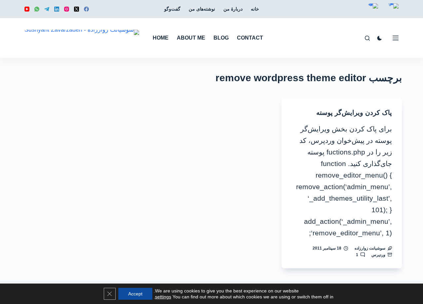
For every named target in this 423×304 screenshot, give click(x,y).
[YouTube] (26, 9)
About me (191, 38)
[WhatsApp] (36, 9)
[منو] (396, 38)
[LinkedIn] (56, 9)
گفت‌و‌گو (172, 9)
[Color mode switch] (379, 38)
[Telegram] (46, 9)
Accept (135, 293)
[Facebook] (86, 9)
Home (161, 38)
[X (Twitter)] (76, 9)
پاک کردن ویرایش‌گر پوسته (354, 112)
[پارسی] (373, 10)
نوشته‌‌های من (202, 9)
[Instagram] (66, 9)
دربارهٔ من (233, 9)
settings (163, 296)
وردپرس (378, 255)
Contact (250, 38)
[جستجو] (367, 38)
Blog (221, 38)
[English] (394, 10)
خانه (255, 9)
